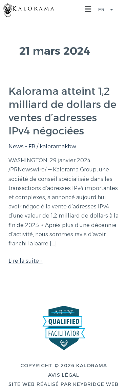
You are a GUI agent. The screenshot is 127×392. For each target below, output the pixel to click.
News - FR (21, 146)
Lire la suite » (25, 260)
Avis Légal (63, 375)
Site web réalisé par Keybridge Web (63, 384)
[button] (90, 9)
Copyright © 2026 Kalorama (63, 365)
